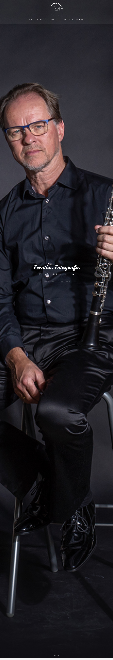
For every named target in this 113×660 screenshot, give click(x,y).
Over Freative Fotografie (56, 281)
